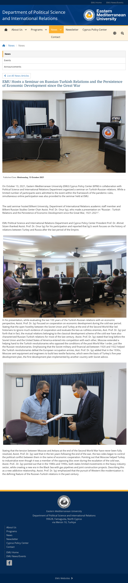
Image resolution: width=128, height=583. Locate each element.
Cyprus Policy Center (95, 29)
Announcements (12, 66)
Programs (37, 29)
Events (7, 60)
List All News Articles (17, 75)
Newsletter (72, 29)
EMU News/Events (114, 2)
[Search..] (122, 33)
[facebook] (9, 563)
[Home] (3, 45)
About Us (17, 29)
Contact (55, 37)
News (54, 29)
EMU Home (96, 2)
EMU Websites (63, 578)
